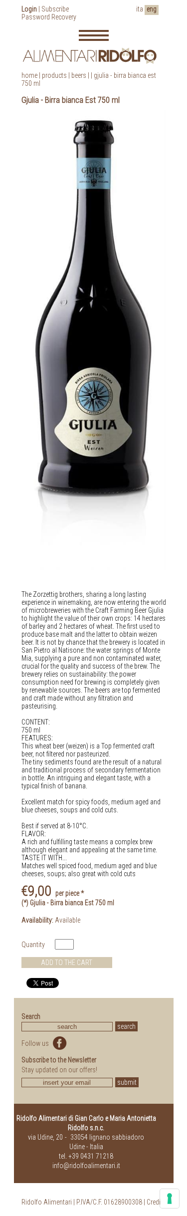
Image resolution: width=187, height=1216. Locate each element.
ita (139, 9)
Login (29, 9)
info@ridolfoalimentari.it (86, 1166)
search (126, 1026)
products (54, 75)
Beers (78, 75)
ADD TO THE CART (66, 963)
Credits (156, 1202)
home (29, 75)
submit (127, 1082)
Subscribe (55, 9)
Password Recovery (48, 17)
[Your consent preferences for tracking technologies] (169, 1198)
